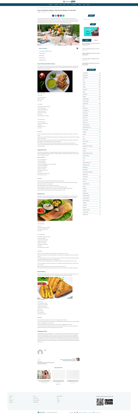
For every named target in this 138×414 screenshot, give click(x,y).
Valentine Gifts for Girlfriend (92, 146)
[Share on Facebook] (53, 16)
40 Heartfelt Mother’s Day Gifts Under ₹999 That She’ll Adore (73, 381)
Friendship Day (92, 115)
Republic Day (92, 167)
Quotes (88, 4)
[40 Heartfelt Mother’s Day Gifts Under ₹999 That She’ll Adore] (73, 374)
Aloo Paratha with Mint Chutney (45, 51)
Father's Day (92, 108)
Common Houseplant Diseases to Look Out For (90, 48)
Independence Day (92, 164)
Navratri (92, 134)
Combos (92, 181)
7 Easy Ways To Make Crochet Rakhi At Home (90, 58)
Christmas (92, 131)
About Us (11, 396)
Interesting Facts (92, 110)
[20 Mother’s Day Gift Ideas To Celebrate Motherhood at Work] (58, 374)
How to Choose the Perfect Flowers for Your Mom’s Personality (44, 381)
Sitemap (58, 400)
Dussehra (92, 207)
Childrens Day (92, 174)
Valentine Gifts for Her (92, 127)
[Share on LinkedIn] (61, 16)
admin (45, 350)
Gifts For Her (92, 117)
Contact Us (11, 400)
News (92, 105)
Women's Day (92, 113)
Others (79, 4)
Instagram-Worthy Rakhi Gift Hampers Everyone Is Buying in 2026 (91, 54)
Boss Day (92, 190)
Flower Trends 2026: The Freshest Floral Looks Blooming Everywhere (91, 44)
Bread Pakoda (42, 57)
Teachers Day (92, 176)
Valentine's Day (92, 103)
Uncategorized (92, 72)
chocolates (92, 205)
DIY (92, 136)
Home (38, 7)
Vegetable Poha (42, 53)
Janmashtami (92, 169)
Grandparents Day (92, 195)
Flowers (56, 4)
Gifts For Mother (92, 101)
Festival (92, 150)
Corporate (92, 188)
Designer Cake (92, 214)
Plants (64, 4)
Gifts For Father (92, 141)
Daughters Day (92, 193)
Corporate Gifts (59, 396)
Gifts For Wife (92, 120)
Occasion (50, 4)
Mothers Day (92, 94)
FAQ (10, 398)
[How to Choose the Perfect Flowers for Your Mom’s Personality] (44, 374)
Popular (96, 40)
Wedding (92, 202)
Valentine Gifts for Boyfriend (92, 172)
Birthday (92, 96)
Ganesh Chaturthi (92, 183)
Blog (58, 398)
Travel (92, 157)
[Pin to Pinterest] (58, 16)
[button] (39, 377)
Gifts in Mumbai (92, 212)
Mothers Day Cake (45, 339)
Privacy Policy (35, 398)
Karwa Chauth (92, 129)
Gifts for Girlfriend (92, 198)
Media (34, 396)
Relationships (74, 4)
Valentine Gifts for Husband (92, 153)
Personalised (92, 77)
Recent (86, 40)
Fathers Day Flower (92, 209)
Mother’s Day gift (65, 337)
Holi (92, 160)
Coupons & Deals (36, 400)
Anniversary (92, 89)
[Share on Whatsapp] (63, 16)
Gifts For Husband (92, 124)
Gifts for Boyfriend (92, 200)
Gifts (68, 4)
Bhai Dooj (92, 143)
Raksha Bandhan (92, 98)
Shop (84, 4)
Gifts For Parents (92, 155)
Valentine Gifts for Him (92, 162)
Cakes (60, 4)
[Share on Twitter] (56, 16)
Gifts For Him (92, 122)
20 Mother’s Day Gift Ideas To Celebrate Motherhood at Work (58, 381)
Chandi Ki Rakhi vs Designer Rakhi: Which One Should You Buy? (91, 64)
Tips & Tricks (92, 179)
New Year (92, 148)
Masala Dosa (42, 55)
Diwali (92, 91)
